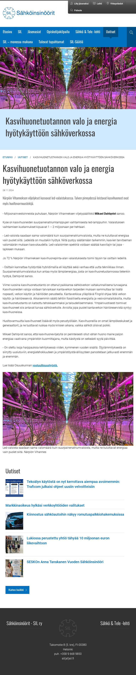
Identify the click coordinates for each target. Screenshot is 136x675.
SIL (20, 31)
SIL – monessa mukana (18, 41)
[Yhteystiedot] (68, 631)
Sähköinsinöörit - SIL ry (24, 623)
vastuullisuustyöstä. (45, 365)
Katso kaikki (16, 590)
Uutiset (110, 31)
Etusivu (7, 31)
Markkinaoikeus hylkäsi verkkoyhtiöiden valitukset (44, 505)
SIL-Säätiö (76, 41)
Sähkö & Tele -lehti (87, 31)
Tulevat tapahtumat (51, 41)
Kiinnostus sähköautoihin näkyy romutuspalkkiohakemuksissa (75, 514)
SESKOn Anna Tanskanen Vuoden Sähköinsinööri (65, 562)
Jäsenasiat (34, 31)
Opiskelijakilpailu (58, 31)
